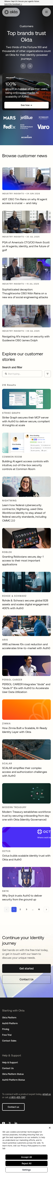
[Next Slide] (30, 66)
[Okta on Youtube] (3, 1123)
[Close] (50, 1128)
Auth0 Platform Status (13, 1080)
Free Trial (6, 1035)
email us (47, 1094)
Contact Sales (9, 1040)
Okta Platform (9, 1017)
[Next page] (46, 909)
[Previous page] (6, 909)
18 (39, 909)
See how (26, 105)
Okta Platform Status (13, 1074)
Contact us (13, 1107)
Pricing (5, 1029)
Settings (26, 1170)
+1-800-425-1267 (17, 1097)
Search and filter (12, 367)
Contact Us (8, 1068)
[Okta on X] (9, 1123)
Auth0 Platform (10, 1023)
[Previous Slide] (23, 66)
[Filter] (47, 374)
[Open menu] (46, 12)
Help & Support (10, 1062)
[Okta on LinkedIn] (16, 1123)
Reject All (26, 1163)
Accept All (26, 1157)
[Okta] (11, 12)
